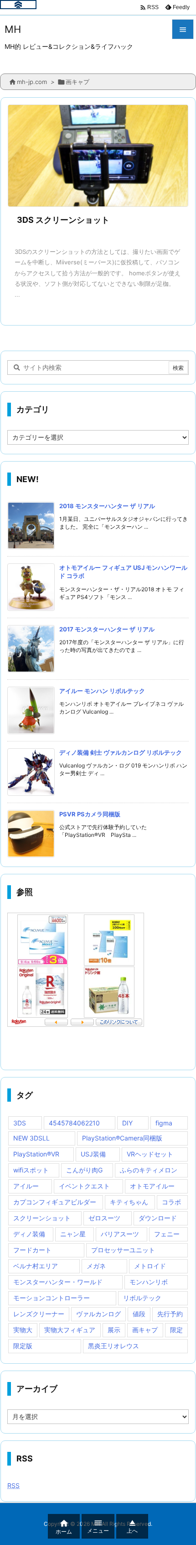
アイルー (26, 1186)
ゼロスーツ (104, 1218)
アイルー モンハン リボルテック (102, 690)
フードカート (32, 1250)
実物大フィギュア (69, 1330)
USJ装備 (93, 1154)
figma (163, 1123)
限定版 (22, 1346)
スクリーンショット (42, 1218)
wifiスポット (31, 1170)
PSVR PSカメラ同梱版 (89, 814)
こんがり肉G (84, 1170)
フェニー (167, 1234)
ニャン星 (73, 1234)
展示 (114, 1330)
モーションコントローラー (51, 1298)
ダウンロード (158, 1218)
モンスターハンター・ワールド (58, 1282)
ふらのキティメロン (148, 1170)
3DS (19, 1123)
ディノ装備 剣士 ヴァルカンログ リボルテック (120, 752)
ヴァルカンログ (98, 1314)
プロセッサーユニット (123, 1250)
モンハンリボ (148, 1282)
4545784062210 (74, 1123)
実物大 (22, 1330)
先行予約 (170, 1314)
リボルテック (142, 1298)
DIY (127, 1123)
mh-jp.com (32, 81)
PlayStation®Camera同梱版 (122, 1138)
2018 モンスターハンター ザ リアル (107, 506)
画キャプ (145, 1330)
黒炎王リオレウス (113, 1346)
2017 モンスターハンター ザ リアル (107, 629)
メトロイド (150, 1266)
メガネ (96, 1266)
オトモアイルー (152, 1186)
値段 (139, 1314)
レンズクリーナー (38, 1314)
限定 (176, 1330)
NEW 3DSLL (31, 1138)
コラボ (171, 1202)
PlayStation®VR (36, 1154)
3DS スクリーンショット (63, 220)
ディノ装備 (29, 1234)
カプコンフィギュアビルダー (54, 1202)
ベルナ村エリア (35, 1266)
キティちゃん (129, 1202)
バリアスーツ (120, 1234)
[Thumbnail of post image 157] (98, 156)
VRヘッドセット (150, 1154)
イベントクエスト (84, 1186)
